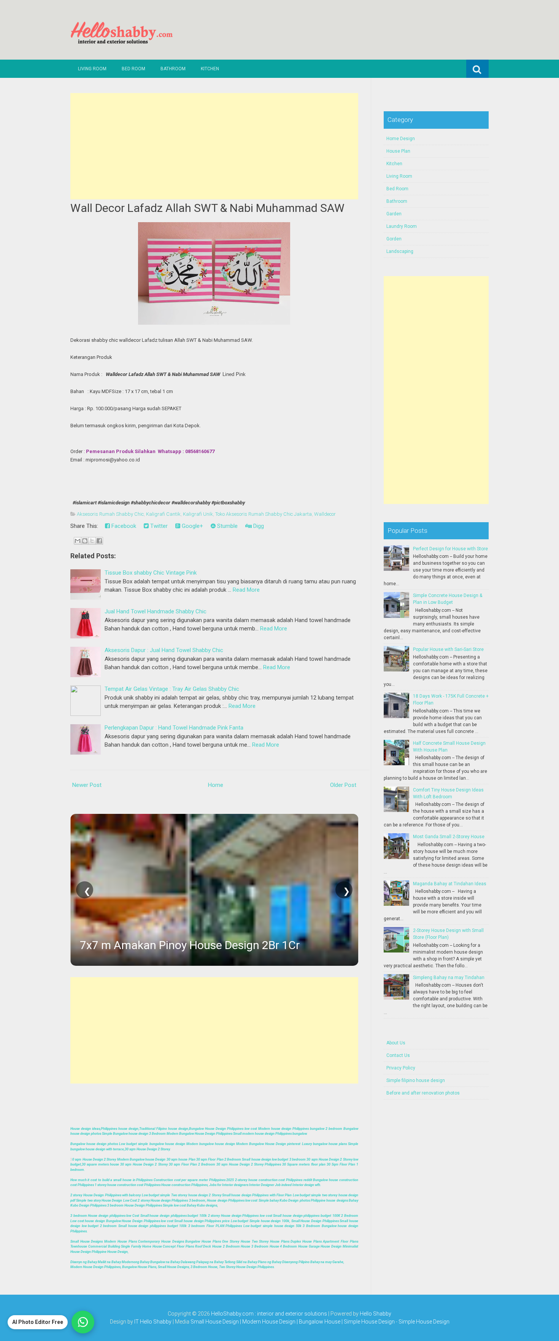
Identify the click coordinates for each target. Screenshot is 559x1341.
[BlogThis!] (85, 541)
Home (215, 785)
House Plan (398, 151)
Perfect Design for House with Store (450, 548)
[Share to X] (92, 541)
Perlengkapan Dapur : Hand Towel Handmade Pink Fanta (174, 727)
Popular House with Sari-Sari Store (448, 649)
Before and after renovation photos (423, 1093)
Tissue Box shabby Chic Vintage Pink (151, 572)
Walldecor (325, 514)
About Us (395, 1043)
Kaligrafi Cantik (163, 514)
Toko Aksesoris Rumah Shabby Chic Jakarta (263, 514)
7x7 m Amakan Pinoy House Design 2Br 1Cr (190, 945)
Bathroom (173, 68)
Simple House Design (424, 1322)
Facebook (123, 526)
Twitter (158, 526)
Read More (246, 589)
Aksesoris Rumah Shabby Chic (110, 514)
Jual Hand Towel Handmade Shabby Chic (155, 611)
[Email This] (77, 541)
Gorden (394, 239)
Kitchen (210, 68)
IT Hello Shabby (153, 1322)
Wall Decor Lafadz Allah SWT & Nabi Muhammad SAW (207, 208)
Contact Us (398, 1055)
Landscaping (399, 251)
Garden (394, 213)
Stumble (227, 526)
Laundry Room (401, 226)
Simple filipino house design (415, 1080)
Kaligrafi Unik (198, 514)
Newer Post (87, 785)
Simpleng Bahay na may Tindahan (448, 977)
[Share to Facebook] (99, 541)
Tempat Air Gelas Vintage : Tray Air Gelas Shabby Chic (172, 689)
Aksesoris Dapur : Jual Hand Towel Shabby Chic (164, 650)
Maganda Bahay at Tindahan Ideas (449, 883)
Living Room (92, 68)
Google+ (191, 526)
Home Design (400, 138)
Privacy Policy (400, 1068)
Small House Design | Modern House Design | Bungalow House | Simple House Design (293, 1322)
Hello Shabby (375, 1314)
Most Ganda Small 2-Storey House (448, 836)
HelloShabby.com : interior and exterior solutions (269, 1314)
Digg (258, 526)
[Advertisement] (214, 146)
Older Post (343, 785)
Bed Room (133, 68)
